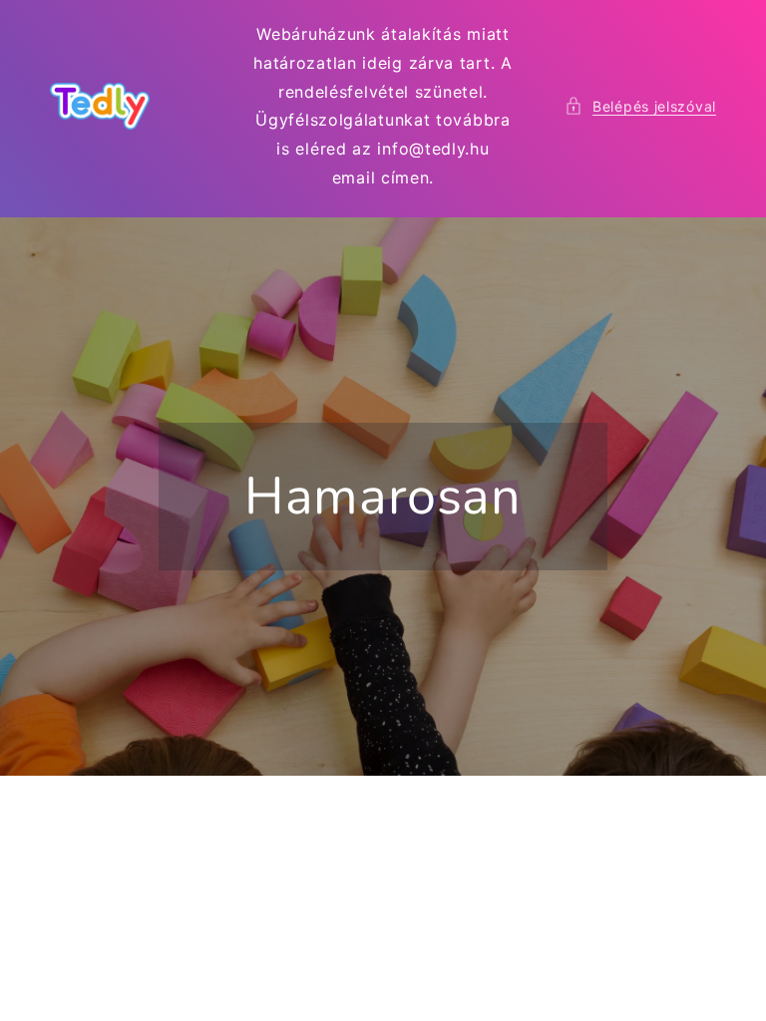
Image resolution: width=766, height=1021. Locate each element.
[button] (640, 106)
